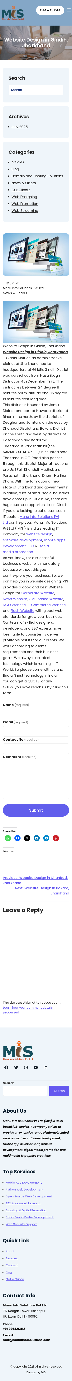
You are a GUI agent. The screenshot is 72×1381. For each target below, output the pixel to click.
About (10, 1251)
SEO (30, 546)
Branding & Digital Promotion (26, 1210)
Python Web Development (25, 1189)
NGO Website (14, 604)
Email (15, 722)
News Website (15, 598)
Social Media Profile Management (30, 1217)
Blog (15, 169)
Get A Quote (50, 10)
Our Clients (21, 189)
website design (39, 534)
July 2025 (20, 126)
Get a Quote (15, 1279)
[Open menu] (68, 10)
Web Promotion (25, 203)
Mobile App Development (24, 1183)
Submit (36, 810)
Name (16, 704)
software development (22, 540)
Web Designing (24, 196)
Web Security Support (21, 1224)
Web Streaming (25, 210)
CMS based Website (46, 598)
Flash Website (22, 610)
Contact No (21, 739)
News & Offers (24, 183)
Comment (20, 756)
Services (12, 1258)
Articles (18, 162)
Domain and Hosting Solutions (37, 176)
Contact (12, 1265)
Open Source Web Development (29, 1196)
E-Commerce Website (46, 604)
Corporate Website (37, 593)
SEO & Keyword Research (23, 1203)
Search (8, 1083)
